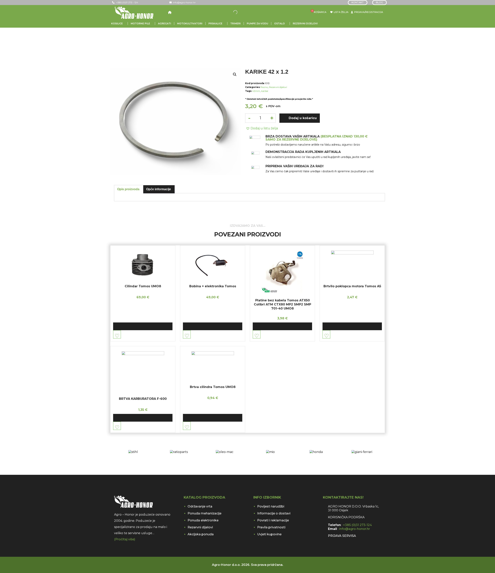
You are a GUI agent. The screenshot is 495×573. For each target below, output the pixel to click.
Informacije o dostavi (273, 513)
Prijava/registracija (368, 12)
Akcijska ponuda (201, 534)
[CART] (314, 12)
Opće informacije (158, 189)
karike (264, 91)
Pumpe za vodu (257, 23)
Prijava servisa (342, 536)
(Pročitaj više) (124, 539)
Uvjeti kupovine (269, 534)
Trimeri (235, 23)
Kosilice (117, 23)
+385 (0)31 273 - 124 (126, 2)
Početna (121, 38)
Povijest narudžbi (270, 506)
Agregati (164, 23)
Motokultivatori (189, 23)
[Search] (238, 12)
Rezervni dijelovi (305, 23)
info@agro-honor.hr (184, 2)
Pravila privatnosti (271, 527)
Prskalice (215, 23)
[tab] (128, 189)
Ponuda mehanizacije (204, 513)
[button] (261, 128)
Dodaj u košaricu (303, 118)
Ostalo (279, 23)
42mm (256, 91)
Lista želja (340, 12)
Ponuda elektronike (203, 520)
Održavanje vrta (200, 506)
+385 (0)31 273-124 (357, 525)
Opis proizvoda (128, 189)
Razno (177, 38)
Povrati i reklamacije (273, 520)
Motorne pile (140, 23)
